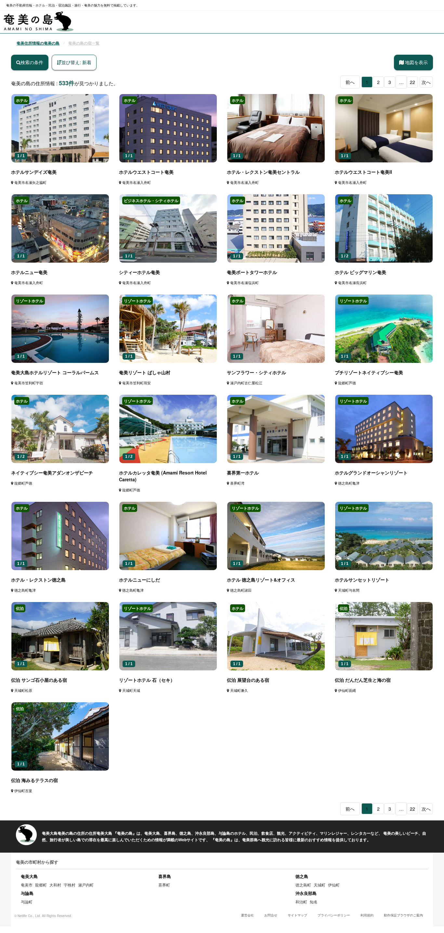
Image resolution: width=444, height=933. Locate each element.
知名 (314, 901)
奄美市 (27, 884)
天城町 (319, 884)
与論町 (27, 901)
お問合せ (270, 915)
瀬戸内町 (86, 884)
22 (412, 82)
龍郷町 (41, 884)
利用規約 (366, 915)
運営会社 (247, 915)
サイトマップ (297, 915)
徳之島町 (303, 884)
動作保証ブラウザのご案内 (403, 915)
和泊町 (301, 901)
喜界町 (164, 884)
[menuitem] (38, 22)
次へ (426, 82)
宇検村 (69, 884)
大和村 (55, 884)
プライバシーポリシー (334, 915)
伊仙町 (334, 884)
